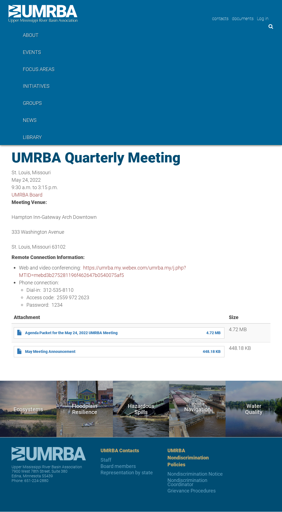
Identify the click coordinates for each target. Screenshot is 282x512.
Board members (118, 466)
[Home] (43, 14)
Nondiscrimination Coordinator (187, 482)
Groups (32, 103)
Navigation (197, 409)
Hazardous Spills (141, 409)
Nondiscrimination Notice (195, 474)
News (30, 120)
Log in (263, 18)
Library (32, 137)
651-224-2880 (36, 480)
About (31, 35)
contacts (220, 18)
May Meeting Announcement (50, 351)
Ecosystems (28, 409)
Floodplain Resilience (84, 409)
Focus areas (39, 69)
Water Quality (253, 409)
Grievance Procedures (191, 491)
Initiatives (36, 86)
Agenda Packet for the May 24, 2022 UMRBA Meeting (71, 332)
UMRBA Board (27, 194)
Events (32, 52)
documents (243, 18)
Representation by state (127, 472)
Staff (106, 460)
